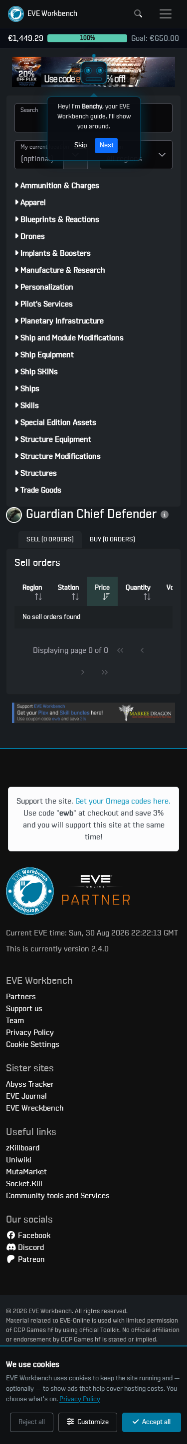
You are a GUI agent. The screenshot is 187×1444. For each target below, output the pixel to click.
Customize (92, 1422)
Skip (80, 145)
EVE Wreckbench (35, 1108)
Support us (24, 1009)
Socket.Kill (24, 1184)
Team (15, 1021)
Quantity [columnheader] (138, 587)
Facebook (33, 1235)
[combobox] (39, 154)
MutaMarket (26, 1172)
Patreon (30, 1259)
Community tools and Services (58, 1196)
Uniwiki (18, 1160)
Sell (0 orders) (50, 539)
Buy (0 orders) (112, 539)
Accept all (156, 1422)
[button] (42, 13)
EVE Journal (26, 1096)
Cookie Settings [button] (32, 1044)
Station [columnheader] (68, 587)
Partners (21, 997)
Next (106, 145)
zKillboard (22, 1148)
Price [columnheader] (102, 587)
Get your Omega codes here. (123, 801)
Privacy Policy (79, 1399)
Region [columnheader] (32, 587)
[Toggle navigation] (165, 13)
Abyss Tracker (30, 1084)
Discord (30, 1247)
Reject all (31, 1422)
